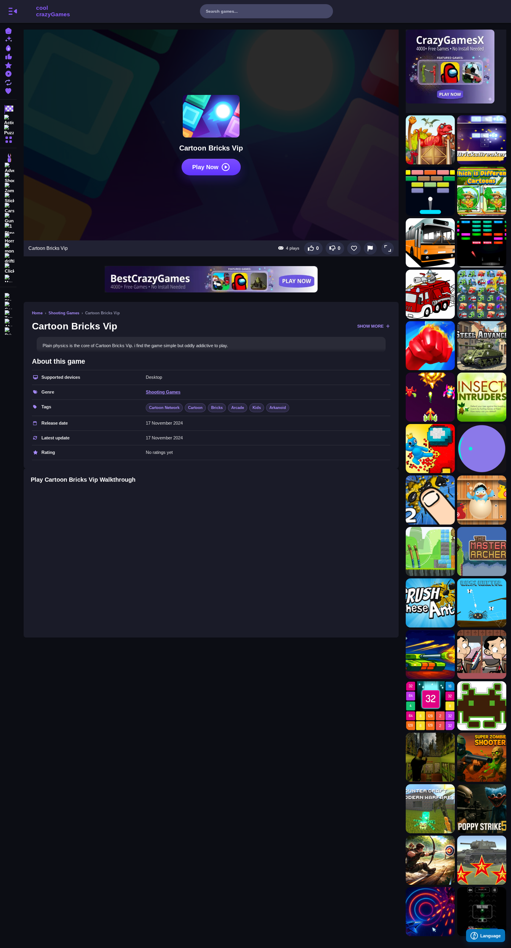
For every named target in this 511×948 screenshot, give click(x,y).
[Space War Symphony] (430, 911)
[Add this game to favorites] (354, 248)
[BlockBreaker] (481, 139)
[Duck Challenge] (481, 500)
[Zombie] (8, 188)
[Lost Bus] (430, 757)
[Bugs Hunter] (481, 602)
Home (37, 313)
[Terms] (8, 313)
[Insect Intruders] (481, 397)
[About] (8, 322)
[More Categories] (8, 139)
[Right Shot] (430, 551)
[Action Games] (8, 119)
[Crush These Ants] (430, 602)
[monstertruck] (8, 248)
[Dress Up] (8, 158)
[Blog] (8, 296)
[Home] (8, 30)
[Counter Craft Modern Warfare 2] (430, 808)
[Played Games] (8, 73)
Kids (257, 407)
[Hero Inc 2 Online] (430, 345)
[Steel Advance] (481, 345)
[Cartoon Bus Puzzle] (430, 242)
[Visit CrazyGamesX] (456, 66)
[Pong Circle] (481, 448)
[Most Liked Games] (8, 56)
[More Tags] (8, 278)
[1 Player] (8, 228)
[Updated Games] (8, 81)
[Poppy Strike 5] (481, 808)
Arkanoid (277, 407)
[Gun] (8, 218)
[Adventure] (8, 168)
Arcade (237, 407)
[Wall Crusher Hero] (430, 448)
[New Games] (8, 39)
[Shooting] (8, 178)
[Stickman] (8, 198)
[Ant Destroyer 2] (430, 500)
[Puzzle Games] (8, 129)
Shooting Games (63, 313)
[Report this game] (370, 248)
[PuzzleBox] (430, 705)
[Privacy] (8, 330)
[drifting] (8, 258)
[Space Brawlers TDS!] (430, 654)
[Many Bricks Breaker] (430, 191)
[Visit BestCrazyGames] (211, 279)
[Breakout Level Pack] (481, 242)
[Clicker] (8, 268)
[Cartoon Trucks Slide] (430, 294)
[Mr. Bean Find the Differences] (481, 654)
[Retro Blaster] (430, 397)
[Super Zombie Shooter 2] (481, 757)
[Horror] (8, 238)
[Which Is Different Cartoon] (481, 191)
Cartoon (195, 407)
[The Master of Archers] (481, 551)
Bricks (217, 407)
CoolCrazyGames (45, 11)
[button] (387, 248)
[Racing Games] (8, 109)
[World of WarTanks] (481, 860)
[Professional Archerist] (430, 860)
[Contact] (8, 304)
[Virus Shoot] (481, 911)
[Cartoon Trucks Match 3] (481, 294)
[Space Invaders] (481, 705)
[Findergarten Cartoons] (430, 139)
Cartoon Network (164, 407)
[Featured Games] (8, 64)
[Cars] (8, 208)
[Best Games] (8, 47)
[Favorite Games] (8, 90)
